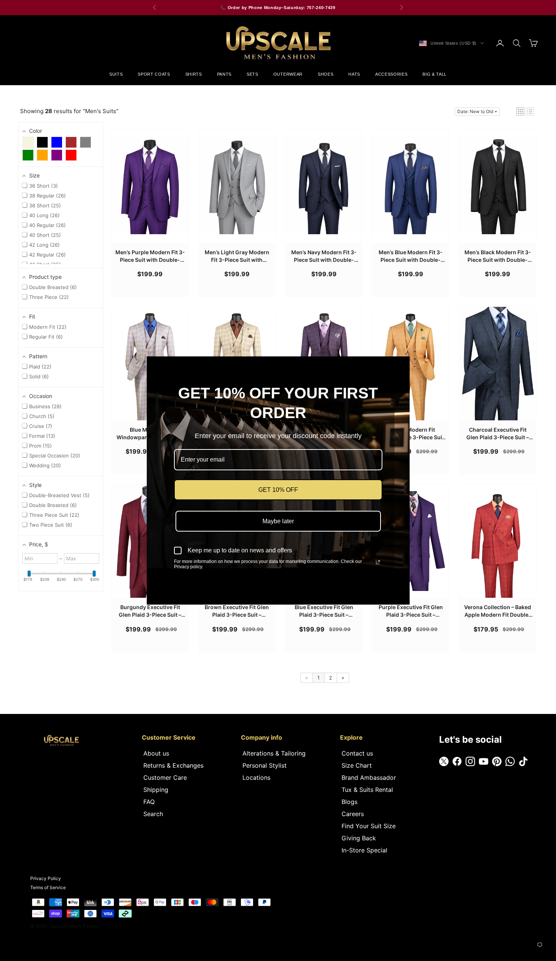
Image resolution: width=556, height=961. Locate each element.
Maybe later (278, 521)
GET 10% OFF (278, 490)
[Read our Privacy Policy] (377, 562)
